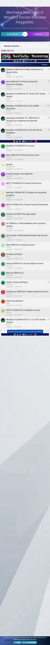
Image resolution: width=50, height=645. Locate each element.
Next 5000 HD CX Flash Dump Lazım (22, 155)
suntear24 (9, 216)
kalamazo (9, 266)
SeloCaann (9, 228)
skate (8, 256)
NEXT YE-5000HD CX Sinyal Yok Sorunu (24, 183)
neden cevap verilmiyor (17, 282)
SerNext (8, 238)
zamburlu (9, 294)
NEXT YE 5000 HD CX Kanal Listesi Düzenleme (27, 204)
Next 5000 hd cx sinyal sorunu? (20, 244)
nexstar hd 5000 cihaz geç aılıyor (21, 214)
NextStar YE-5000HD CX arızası (20, 145)
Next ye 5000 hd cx (15, 272)
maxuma (9, 87)
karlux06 (9, 197)
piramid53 (9, 176)
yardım (9, 164)
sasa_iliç (8, 185)
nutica (8, 303)
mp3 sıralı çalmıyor (14, 300)
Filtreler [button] (44, 65)
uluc (7, 148)
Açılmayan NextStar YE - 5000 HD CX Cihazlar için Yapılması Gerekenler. (22, 119)
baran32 (9, 312)
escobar (8, 247)
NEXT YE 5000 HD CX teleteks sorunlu (23, 310)
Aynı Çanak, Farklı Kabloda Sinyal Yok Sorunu (27, 235)
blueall (8, 207)
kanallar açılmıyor (14, 254)
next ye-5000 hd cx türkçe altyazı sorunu (24, 263)
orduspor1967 (10, 167)
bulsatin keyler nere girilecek (19, 173)
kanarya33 (9, 275)
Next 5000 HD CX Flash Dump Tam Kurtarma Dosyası (22, 83)
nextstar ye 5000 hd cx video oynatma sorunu (27, 291)
